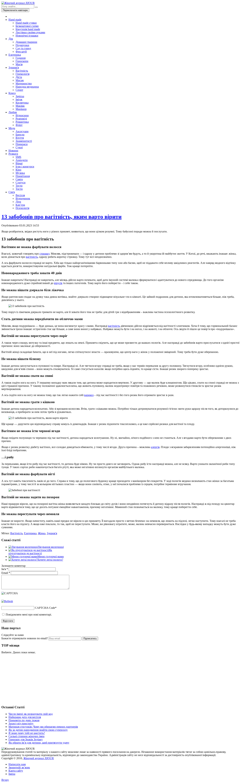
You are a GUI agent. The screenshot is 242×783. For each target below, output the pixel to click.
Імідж (19, 99)
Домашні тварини (26, 41)
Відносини (22, 115)
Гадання (21, 57)
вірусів (58, 283)
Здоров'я (14, 67)
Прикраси (22, 144)
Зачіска (20, 96)
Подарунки (22, 45)
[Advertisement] (28, 679)
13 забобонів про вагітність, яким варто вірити (61, 216)
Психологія (22, 208)
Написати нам (17, 764)
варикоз (89, 395)
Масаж (20, 80)
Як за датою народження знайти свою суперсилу (38, 729)
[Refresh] (7, 601)
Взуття (20, 137)
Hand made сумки (26, 22)
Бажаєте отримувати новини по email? (24, 638)
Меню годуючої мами (51, 556)
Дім (11, 38)
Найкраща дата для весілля (25, 717)
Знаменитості (24, 140)
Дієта (19, 77)
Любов (13, 112)
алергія (155, 447)
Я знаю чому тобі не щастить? (27, 733)
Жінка (41, 533)
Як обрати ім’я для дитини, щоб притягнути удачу (39, 742)
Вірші (19, 163)
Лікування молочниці (51, 546)
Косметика (22, 102)
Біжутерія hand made (28, 29)
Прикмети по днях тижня (24, 720)
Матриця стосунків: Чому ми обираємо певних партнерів (43, 726)
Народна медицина (27, 86)
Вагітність (22, 70)
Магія (19, 64)
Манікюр (21, 109)
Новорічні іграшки (27, 35)
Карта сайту (16, 770)
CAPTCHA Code (45, 607)
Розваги (13, 153)
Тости (19, 188)
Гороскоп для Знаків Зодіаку (26, 739)
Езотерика (15, 54)
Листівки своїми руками (30, 32)
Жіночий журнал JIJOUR (38, 758)
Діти (18, 201)
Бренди (20, 134)
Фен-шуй (21, 51)
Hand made (15, 19)
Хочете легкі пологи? (50, 559)
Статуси (21, 182)
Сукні (19, 147)
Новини (13, 150)
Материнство (24, 83)
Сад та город (23, 48)
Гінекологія (22, 73)
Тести (19, 185)
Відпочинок (23, 198)
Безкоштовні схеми (27, 26)
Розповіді (21, 118)
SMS (18, 156)
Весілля (20, 195)
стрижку (44, 253)
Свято (19, 179)
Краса (12, 93)
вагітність (32, 256)
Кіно (18, 169)
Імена (12, 773)
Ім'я (4, 569)
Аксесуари (22, 131)
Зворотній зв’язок (19, 767)
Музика (20, 172)
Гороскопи (22, 61)
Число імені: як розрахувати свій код (31, 713)
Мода (12, 128)
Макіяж (20, 105)
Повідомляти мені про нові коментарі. (29, 614)
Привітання (23, 176)
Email (5, 572)
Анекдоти (22, 160)
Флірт (19, 125)
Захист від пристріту (21, 723)
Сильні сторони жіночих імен (26, 736)
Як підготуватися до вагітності (30, 552)
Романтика (22, 121)
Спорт (19, 89)
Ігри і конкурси (25, 166)
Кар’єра (20, 204)
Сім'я (12, 192)
